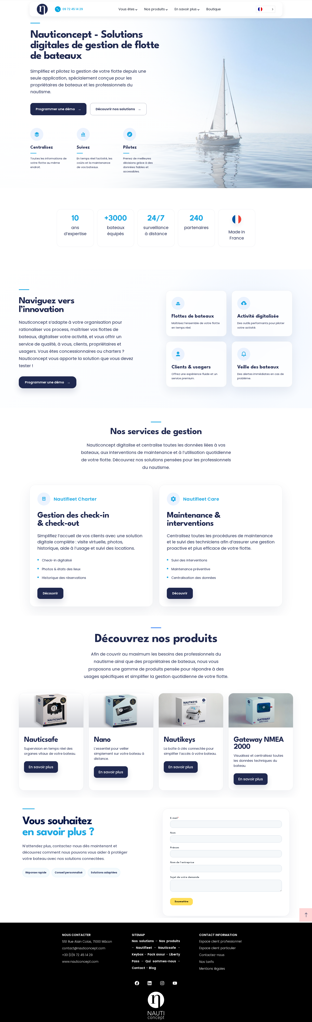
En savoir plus (186, 9)
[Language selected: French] (265, 9)
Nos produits (154, 9)
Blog (152, 968)
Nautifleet (144, 948)
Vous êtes (126, 9)
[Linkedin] (149, 983)
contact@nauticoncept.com (83, 948)
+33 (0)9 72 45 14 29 (77, 955)
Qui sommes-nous (160, 961)
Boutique (213, 9)
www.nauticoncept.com (80, 961)
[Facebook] (136, 983)
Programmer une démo (58, 109)
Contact (138, 968)
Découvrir (50, 593)
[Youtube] (174, 983)
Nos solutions (143, 941)
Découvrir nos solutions (118, 109)
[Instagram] (162, 983)
